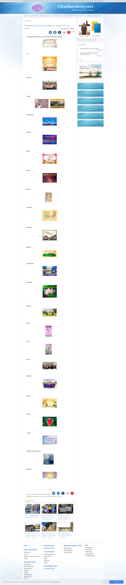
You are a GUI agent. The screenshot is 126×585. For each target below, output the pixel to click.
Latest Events (27, 564)
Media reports (27, 576)
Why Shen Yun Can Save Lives (89, 48)
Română (83, 1)
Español (51, 1)
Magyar (64, 1)
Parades (26, 570)
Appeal (26, 572)
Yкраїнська (100, 1)
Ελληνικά (60, 1)
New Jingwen (82, 44)
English (29, 1)
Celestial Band (28, 574)
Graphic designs (68, 552)
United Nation (48, 556)
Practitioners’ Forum (49, 568)
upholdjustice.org (89, 555)
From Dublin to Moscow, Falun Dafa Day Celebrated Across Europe (65, 535)
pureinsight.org (89, 553)
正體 (24, 1)
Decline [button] (105, 582)
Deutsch (33, 1)
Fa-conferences (28, 568)
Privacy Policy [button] (56, 582)
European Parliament (49, 554)
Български (42, 1)
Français (38, 1)
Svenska (91, 1)
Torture (26, 554)
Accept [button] (116, 582)
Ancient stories (68, 548)
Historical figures (68, 550)
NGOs (45, 558)
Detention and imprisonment (31, 556)
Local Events (28, 20)
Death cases (27, 552)
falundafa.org (88, 547)
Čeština (47, 1)
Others (26, 558)
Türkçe (95, 1)
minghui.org (88, 551)
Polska (79, 1)
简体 (26, 1)
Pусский (87, 1)
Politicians (46, 560)
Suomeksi (55, 1)
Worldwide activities (49, 548)
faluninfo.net (88, 549)
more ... (80, 59)
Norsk (75, 1)
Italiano (68, 1)
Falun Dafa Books (96, 36)
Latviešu (72, 1)
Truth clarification (28, 566)
